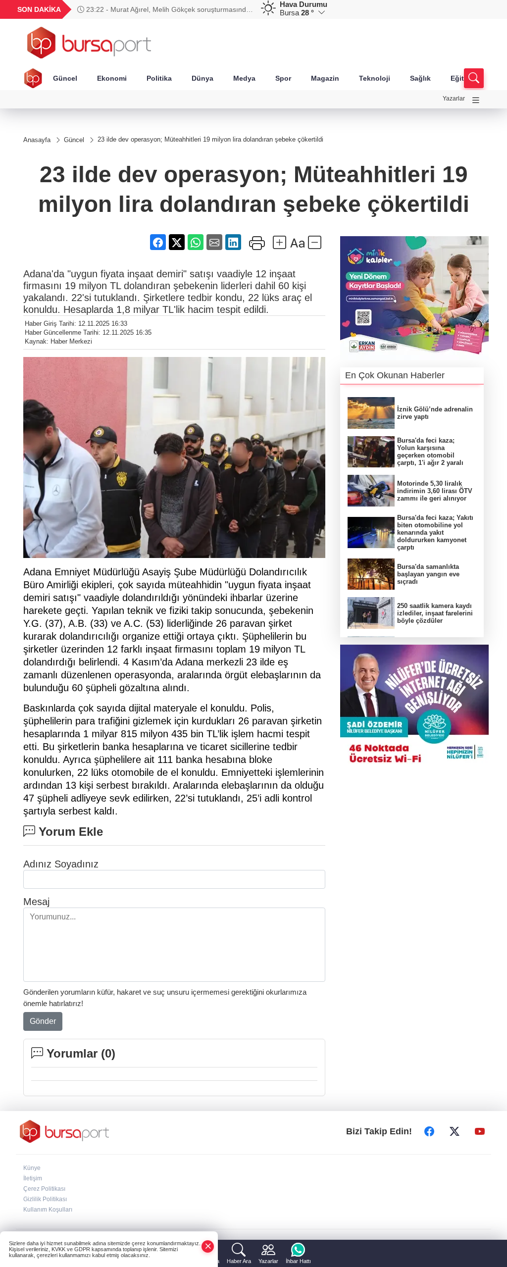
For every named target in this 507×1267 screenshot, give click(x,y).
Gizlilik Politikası (45, 1199)
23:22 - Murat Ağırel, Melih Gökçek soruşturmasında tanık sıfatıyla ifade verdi (163, 9)
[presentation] (241, 9)
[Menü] (476, 100)
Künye (32, 1168)
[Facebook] (429, 1131)
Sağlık (420, 78)
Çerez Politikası (44, 1188)
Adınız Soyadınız (61, 864)
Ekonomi (112, 78)
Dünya (202, 78)
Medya (244, 78)
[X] (454, 1131)
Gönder (43, 1021)
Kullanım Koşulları (47, 1209)
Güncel (65, 78)
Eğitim (461, 78)
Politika (159, 78)
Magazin (325, 78)
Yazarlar (454, 98)
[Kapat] (208, 1246)
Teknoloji (374, 78)
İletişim (32, 1178)
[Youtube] (480, 1131)
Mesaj (36, 901)
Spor (283, 78)
